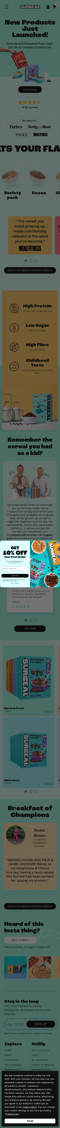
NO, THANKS (15, 583)
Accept (30, 1121)
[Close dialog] (58, 543)
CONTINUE (15, 576)
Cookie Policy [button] (29, 1107)
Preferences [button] (12, 1114)
